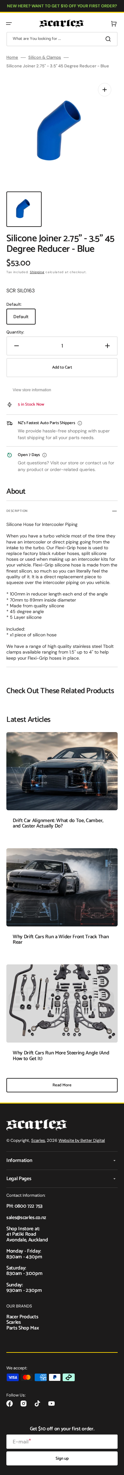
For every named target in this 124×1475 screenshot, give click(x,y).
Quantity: (15, 332)
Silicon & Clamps (44, 57)
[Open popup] (80, 423)
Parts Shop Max (22, 1328)
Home (12, 57)
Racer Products (22, 1317)
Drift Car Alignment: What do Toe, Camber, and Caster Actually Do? (58, 823)
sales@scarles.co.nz (26, 1217)
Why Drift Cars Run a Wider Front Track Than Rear (61, 939)
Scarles (38, 1140)
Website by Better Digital (82, 1140)
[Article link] (62, 785)
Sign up (62, 1458)
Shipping (37, 272)
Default (24, 319)
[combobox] (62, 39)
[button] (9, 24)
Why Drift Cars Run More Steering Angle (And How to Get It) (61, 1056)
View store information (32, 390)
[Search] (109, 39)
